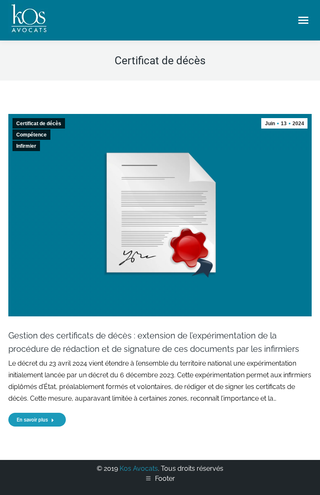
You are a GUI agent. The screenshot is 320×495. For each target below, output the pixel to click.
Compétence (31, 135)
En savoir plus (32, 420)
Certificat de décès (38, 123)
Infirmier (26, 146)
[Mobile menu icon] (303, 20)
